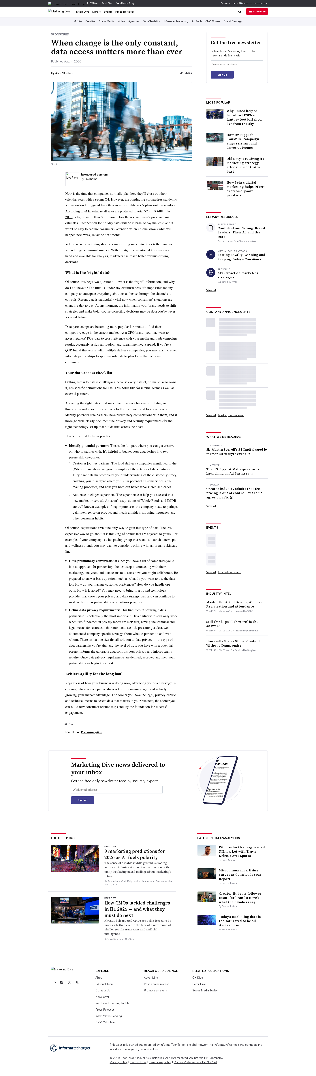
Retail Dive (107, 3)
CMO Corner (212, 21)
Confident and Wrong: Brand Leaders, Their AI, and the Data (241, 232)
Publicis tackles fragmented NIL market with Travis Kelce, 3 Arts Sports (242, 851)
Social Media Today (125, 3)
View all (211, 290)
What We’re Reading (108, 1016)
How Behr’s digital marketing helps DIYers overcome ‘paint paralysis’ (246, 188)
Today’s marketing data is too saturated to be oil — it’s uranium (240, 921)
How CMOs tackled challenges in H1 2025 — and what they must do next (137, 909)
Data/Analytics (151, 21)
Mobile (78, 21)
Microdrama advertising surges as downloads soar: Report (240, 874)
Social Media (106, 21)
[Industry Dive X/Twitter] (69, 982)
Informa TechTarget (173, 1044)
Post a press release (231, 415)
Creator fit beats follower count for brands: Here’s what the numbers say (240, 897)
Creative (90, 21)
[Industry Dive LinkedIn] (54, 982)
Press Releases (125, 11)
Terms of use (138, 1062)
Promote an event (229, 572)
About (99, 977)
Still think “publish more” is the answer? (232, 624)
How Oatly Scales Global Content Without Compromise (233, 643)
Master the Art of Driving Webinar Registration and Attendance (234, 604)
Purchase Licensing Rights (112, 1003)
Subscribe (259, 11)
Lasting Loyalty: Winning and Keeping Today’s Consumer (241, 257)
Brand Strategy (233, 21)
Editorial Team (104, 984)
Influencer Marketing (176, 21)
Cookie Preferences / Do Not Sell (195, 1062)
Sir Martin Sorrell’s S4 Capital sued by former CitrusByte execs (237, 451)
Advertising (151, 977)
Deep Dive (82, 11)
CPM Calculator (105, 1022)
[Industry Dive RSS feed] (77, 982)
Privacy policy (118, 1062)
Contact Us (102, 990)
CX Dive (93, 3)
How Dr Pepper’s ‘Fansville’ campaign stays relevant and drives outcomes (243, 141)
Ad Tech (197, 21)
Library (96, 11)
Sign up (222, 74)
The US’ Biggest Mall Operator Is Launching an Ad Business (232, 471)
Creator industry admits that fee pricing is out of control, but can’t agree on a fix (234, 493)
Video (121, 21)
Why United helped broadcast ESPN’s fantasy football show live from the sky (244, 117)
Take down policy (160, 1062)
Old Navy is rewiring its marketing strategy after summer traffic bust (245, 165)
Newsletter (102, 997)
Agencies (133, 21)
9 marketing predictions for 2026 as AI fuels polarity (134, 854)
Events (108, 11)
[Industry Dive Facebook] (61, 982)
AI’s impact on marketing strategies (238, 275)
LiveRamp (91, 179)
